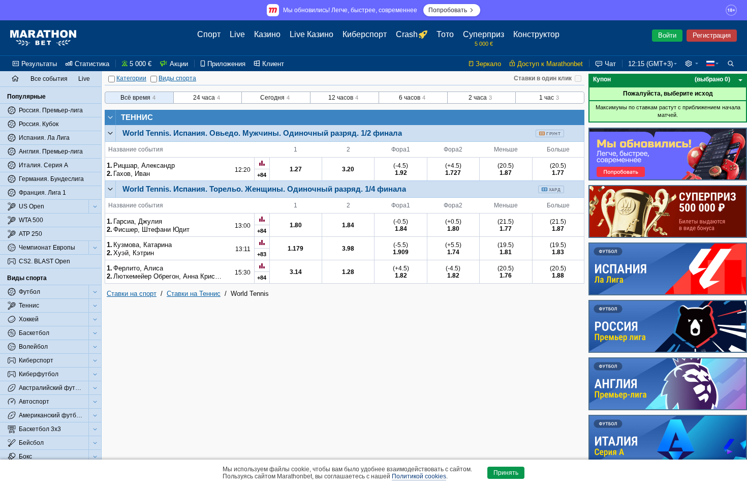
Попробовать (447, 10)
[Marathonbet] (43, 38)
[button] (691, 63)
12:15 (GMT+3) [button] (650, 64)
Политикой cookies (419, 476)
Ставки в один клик (543, 78)
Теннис (137, 117)
